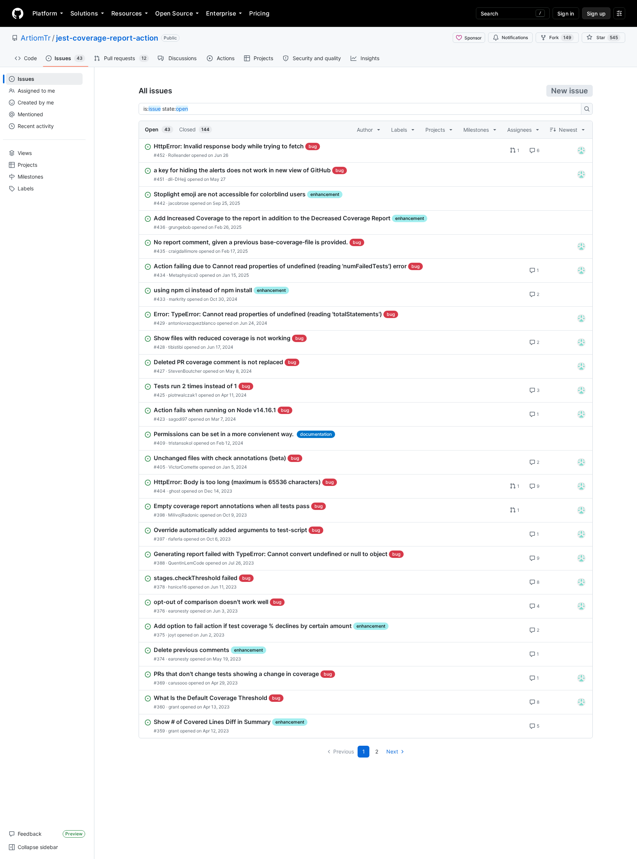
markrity (177, 299)
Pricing (259, 13)
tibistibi (175, 347)
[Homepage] (18, 13)
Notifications (515, 37)
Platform (44, 13)
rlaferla (175, 539)
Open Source (174, 13)
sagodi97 (177, 419)
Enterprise (221, 13)
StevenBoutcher (185, 371)
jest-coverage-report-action (107, 38)
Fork (560, 37)
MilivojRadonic (183, 515)
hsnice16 (177, 587)
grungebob (179, 227)
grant (173, 707)
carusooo (177, 683)
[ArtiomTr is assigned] (581, 150)
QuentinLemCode (186, 563)
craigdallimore (183, 251)
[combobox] (362, 108)
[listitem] (365, 150)
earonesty (178, 611)
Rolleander (179, 155)
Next (392, 751)
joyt (172, 635)
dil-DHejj (177, 179)
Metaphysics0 (183, 275)
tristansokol (180, 443)
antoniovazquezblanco (192, 323)
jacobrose (178, 203)
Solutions (84, 13)
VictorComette (183, 467)
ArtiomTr (36, 38)
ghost (174, 491)
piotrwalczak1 (182, 395)
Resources (126, 13)
